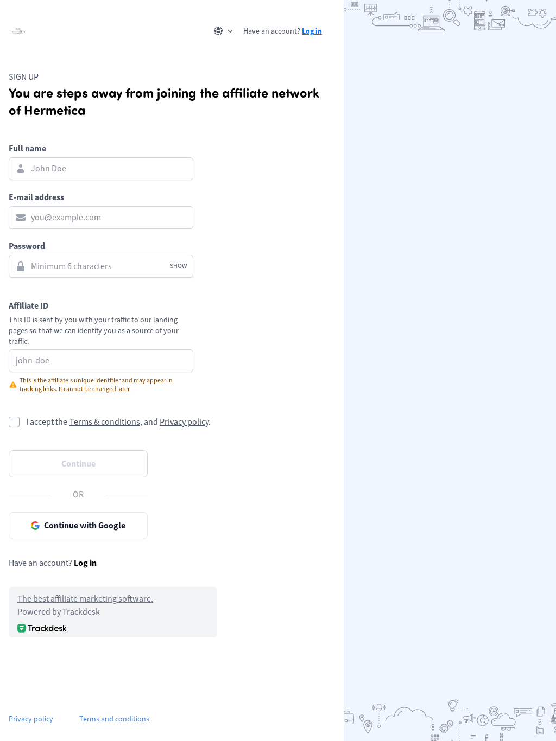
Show (178, 266)
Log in (312, 31)
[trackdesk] (41, 628)
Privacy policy (184, 422)
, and (149, 422)
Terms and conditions (114, 719)
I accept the (46, 422)
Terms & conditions (105, 422)
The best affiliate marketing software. (85, 598)
